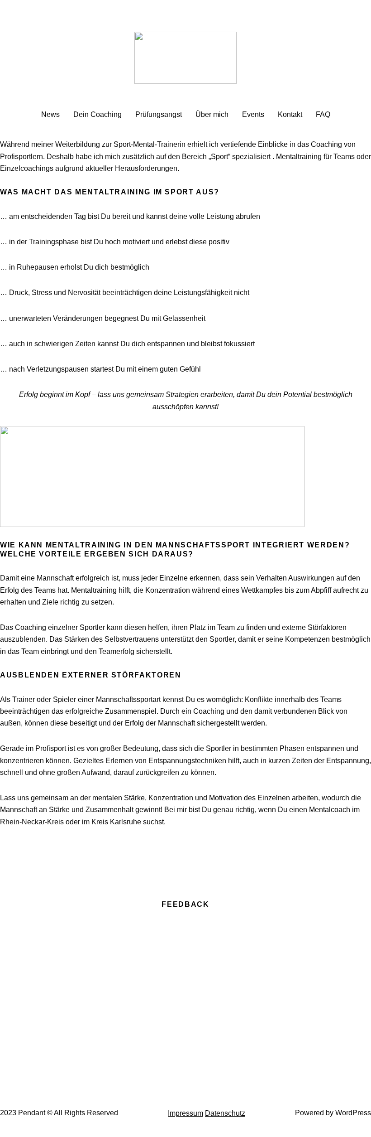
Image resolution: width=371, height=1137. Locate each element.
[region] (185, 998)
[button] (185, 1053)
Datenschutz (225, 1113)
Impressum (185, 1113)
